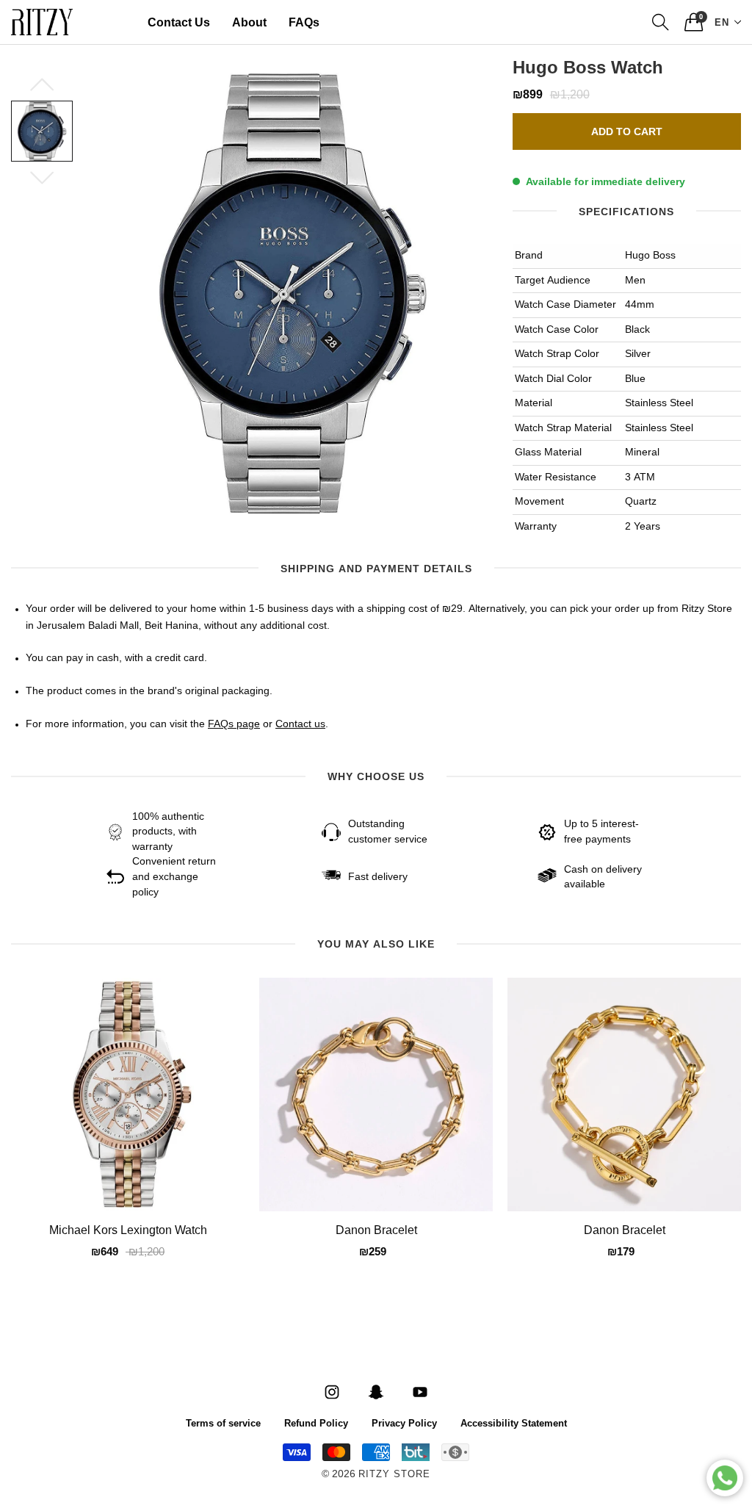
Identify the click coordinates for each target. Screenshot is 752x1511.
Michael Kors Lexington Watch (128, 1231)
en (722, 22)
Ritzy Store (394, 1474)
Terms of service (223, 1422)
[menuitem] (179, 22)
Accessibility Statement (513, 1422)
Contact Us (179, 22)
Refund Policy (316, 1422)
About (249, 22)
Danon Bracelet (376, 1231)
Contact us (300, 724)
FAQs (304, 22)
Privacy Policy (404, 1422)
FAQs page (234, 724)
